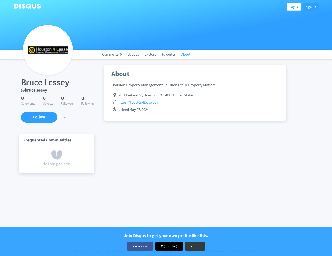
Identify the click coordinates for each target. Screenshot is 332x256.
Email (195, 246)
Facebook (140, 246)
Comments (112, 54)
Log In (293, 7)
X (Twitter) (169, 246)
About (185, 54)
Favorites (168, 54)
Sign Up (311, 7)
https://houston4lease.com (139, 102)
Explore (150, 54)
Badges (133, 54)
